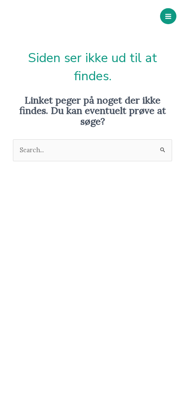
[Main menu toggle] (168, 16)
